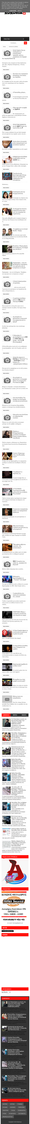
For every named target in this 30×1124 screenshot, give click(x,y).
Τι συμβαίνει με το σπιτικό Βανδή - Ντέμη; (20, 229)
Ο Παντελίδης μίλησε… (19, 92)
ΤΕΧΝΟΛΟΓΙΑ (21, 1110)
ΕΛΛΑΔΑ (5, 1107)
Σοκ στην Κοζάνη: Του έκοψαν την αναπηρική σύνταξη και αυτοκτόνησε (20, 399)
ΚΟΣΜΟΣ (12, 1107)
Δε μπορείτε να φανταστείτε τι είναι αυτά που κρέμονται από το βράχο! (20, 319)
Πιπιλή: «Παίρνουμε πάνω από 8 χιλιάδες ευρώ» (19, 454)
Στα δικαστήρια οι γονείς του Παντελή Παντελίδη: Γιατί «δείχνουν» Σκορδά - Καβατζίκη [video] (17, 1004)
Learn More (12, 10)
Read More (6, 69)
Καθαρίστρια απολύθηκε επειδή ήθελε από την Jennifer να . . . (20, 158)
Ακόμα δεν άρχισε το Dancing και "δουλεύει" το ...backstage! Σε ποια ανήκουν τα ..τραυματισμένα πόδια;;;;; (20, 360)
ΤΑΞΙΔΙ (13, 1110)
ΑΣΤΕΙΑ (12, 1104)
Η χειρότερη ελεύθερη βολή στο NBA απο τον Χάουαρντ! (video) (19, 299)
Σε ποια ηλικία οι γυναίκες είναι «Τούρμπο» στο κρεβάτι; (20, 647)
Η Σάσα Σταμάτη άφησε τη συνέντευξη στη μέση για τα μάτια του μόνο (20, 632)
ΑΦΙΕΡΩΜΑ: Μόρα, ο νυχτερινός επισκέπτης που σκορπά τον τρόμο (19, 613)
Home (4, 46)
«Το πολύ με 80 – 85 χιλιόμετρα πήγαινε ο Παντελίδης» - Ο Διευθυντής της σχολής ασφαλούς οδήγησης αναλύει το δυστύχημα (13, 1065)
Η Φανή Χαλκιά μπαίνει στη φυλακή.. (19, 282)
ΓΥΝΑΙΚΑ (19, 1104)
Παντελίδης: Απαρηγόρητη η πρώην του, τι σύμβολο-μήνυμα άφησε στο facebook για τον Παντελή (17, 1017)
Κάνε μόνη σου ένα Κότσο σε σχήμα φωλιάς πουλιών (20, 416)
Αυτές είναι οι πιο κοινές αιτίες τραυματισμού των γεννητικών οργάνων (20, 143)
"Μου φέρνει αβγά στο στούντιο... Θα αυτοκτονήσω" (19, 546)
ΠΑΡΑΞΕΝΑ (21, 1107)
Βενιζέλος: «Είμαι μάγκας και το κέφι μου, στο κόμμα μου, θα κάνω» (20, 247)
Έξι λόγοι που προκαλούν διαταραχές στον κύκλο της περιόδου (20, 75)
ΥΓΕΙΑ (4, 1113)
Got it (20, 10)
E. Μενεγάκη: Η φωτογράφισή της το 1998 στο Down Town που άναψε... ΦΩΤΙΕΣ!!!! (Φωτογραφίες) (20, 339)
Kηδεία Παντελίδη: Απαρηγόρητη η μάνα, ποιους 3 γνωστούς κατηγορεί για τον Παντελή (17, 1040)
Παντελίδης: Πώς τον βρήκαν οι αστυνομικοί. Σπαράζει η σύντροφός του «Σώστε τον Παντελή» (17, 1078)
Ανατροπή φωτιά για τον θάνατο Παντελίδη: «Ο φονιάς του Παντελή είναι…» (17, 1028)
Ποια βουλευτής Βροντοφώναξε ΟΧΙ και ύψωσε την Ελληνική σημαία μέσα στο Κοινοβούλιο (19, 177)
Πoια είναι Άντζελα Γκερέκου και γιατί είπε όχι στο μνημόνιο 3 (20, 527)
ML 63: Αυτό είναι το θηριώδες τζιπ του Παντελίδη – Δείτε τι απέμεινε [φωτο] (17, 1090)
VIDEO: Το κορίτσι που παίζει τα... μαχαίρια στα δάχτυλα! (19, 562)
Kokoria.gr (19, 1122)
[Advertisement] (15, 25)
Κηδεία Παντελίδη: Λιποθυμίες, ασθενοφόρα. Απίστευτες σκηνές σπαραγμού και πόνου (16, 1052)
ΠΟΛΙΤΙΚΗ (5, 1110)
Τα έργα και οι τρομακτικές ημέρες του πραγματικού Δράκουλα (20, 510)
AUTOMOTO (21, 1113)
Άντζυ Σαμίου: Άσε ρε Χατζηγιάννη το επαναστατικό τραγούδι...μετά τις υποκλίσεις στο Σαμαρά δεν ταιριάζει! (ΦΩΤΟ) (14, 54)
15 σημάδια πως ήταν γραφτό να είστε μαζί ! (19, 680)
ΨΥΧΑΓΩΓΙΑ (12, 1113)
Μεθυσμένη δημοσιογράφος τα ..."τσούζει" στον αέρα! (19, 578)
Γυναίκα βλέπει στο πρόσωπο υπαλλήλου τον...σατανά (19, 594)
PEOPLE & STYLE (7, 1116)
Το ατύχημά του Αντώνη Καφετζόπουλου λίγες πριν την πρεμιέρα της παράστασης (19, 211)
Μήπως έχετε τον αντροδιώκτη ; (18, 697)
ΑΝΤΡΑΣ (5, 1104)
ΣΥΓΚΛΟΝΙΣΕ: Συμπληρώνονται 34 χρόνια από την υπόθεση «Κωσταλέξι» (20, 491)
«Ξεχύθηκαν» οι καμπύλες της (17, 472)
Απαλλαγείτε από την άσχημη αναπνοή (19, 192)
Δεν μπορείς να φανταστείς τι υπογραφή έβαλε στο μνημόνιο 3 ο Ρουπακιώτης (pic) (20, 380)
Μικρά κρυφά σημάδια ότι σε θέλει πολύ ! (20, 665)
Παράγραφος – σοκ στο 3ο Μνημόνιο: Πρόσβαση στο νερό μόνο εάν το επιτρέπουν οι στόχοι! (20, 265)
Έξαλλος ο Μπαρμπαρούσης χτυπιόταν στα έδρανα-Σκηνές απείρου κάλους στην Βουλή (20, 435)
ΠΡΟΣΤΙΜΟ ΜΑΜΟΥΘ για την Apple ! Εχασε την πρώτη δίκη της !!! (20, 126)
